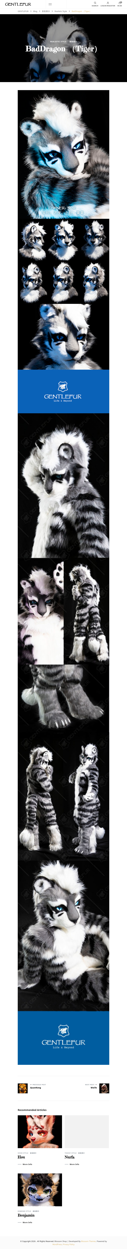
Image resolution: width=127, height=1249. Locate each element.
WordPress (57, 1244)
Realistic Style (58, 42)
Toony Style (71, 1153)
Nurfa (70, 1157)
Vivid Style (23, 1153)
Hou (21, 1157)
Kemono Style (24, 1211)
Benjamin (26, 1215)
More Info (27, 1164)
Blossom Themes (88, 1241)
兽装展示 (73, 42)
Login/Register (108, 6)
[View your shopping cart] (120, 3)
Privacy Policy (69, 1244)
